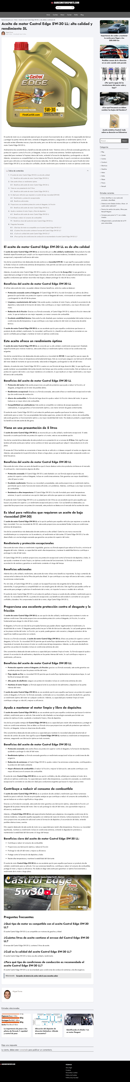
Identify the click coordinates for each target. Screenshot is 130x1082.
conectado (24, 1049)
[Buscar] (73, 7)
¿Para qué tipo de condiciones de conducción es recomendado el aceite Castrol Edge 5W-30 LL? (45, 236)
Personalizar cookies (71, 1073)
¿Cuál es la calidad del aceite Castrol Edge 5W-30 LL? (32, 233)
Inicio (48, 15)
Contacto (68, 1070)
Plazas (103, 179)
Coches (55, 15)
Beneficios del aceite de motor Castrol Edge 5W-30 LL (31, 178)
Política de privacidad (72, 1078)
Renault (103, 186)
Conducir (104, 162)
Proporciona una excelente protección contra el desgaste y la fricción (33, 204)
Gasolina (104, 169)
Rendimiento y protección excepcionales (27, 198)
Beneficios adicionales (21, 201)
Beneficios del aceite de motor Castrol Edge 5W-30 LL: (31, 208)
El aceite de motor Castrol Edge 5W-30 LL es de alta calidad (30, 175)
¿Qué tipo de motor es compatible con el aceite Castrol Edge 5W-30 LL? (37, 227)
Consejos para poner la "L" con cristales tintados (113, 216)
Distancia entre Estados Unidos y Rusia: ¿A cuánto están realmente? (114, 205)
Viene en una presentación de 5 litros (23, 188)
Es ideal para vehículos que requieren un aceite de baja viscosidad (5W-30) (35, 195)
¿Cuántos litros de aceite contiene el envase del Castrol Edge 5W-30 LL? (37, 230)
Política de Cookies (71, 1075)
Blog (82, 15)
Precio (103, 183)
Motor (62, 15)
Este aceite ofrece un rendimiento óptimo (24, 181)
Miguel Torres (9, 32)
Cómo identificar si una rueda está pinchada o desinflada (112, 199)
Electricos (104, 166)
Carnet (69, 15)
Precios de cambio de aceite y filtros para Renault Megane (114, 210)
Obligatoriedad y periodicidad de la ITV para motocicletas (113, 222)
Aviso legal (69, 1068)
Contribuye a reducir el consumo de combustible (26, 218)
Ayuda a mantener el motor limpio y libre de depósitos (28, 211)
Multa (76, 15)
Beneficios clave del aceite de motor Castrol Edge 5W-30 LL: (33, 221)
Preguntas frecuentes (17, 224)
